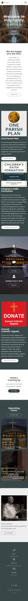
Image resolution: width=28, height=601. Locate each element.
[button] (25, 2)
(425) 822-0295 (14, 556)
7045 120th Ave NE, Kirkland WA (14, 565)
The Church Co (14, 592)
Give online (14, 575)
